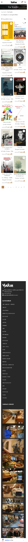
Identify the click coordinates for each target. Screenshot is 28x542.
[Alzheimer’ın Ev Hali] (20, 112)
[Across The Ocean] (7, 86)
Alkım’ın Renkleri (7, 122)
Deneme (17, 178)
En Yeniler (9, 42)
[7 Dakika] (20, 57)
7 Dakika (20, 67)
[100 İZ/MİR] (7, 30)
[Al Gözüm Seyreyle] (20, 86)
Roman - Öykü (22, 69)
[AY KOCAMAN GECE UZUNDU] (7, 137)
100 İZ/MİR (7, 40)
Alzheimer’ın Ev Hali (19, 121)
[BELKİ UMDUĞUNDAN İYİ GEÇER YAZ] (20, 164)
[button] (2, 37)
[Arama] (25, 2)
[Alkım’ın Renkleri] (7, 112)
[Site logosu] (13, 2)
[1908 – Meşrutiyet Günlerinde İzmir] (20, 30)
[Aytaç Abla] (20, 137)
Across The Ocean (7, 96)
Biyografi (17, 149)
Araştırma (4, 42)
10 (21, 187)
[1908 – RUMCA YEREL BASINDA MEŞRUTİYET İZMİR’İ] (7, 57)
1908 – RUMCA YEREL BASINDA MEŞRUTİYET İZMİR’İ (7, 69)
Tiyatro (22, 98)
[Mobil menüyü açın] (1, 2)
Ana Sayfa (3, 12)
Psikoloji (22, 124)
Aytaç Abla (19, 147)
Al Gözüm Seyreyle (20, 96)
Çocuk (4, 124)
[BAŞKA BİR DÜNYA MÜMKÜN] (7, 164)
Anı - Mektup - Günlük (7, 177)
